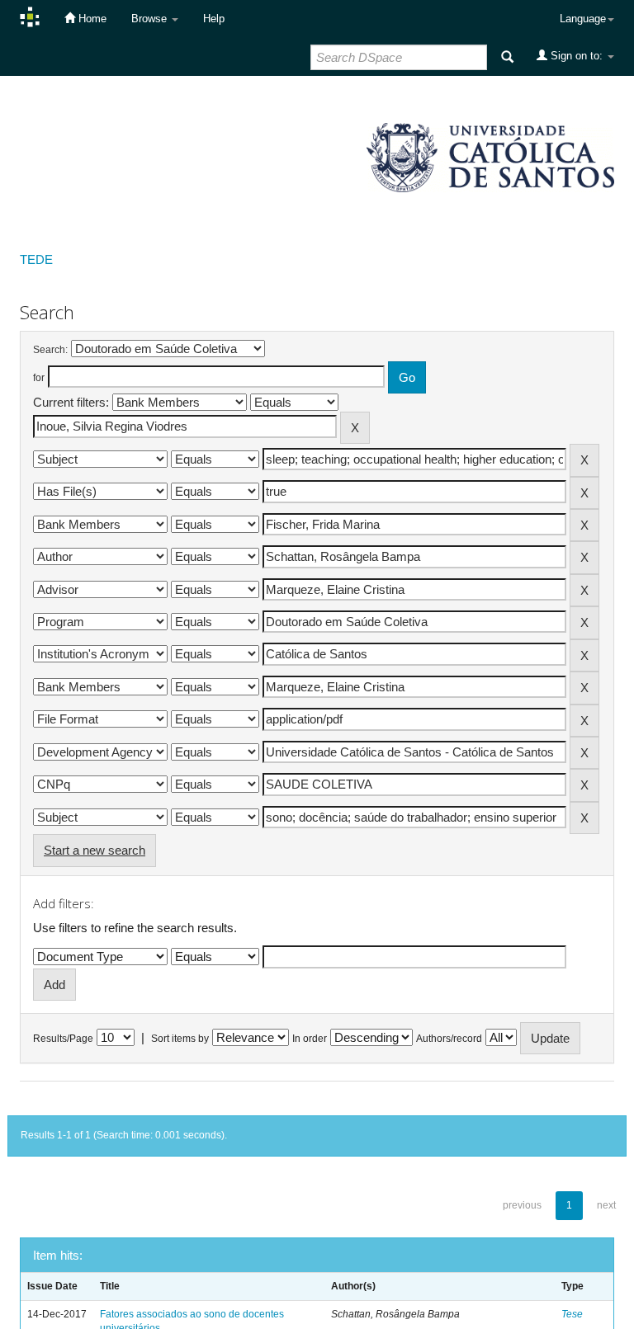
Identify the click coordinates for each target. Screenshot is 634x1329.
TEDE (36, 259)
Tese (572, 1314)
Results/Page (63, 1038)
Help (214, 18)
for (39, 378)
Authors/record (449, 1038)
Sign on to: (576, 55)
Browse (150, 18)
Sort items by (180, 1038)
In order (309, 1038)
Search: (50, 350)
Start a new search (94, 850)
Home (90, 18)
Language (583, 18)
